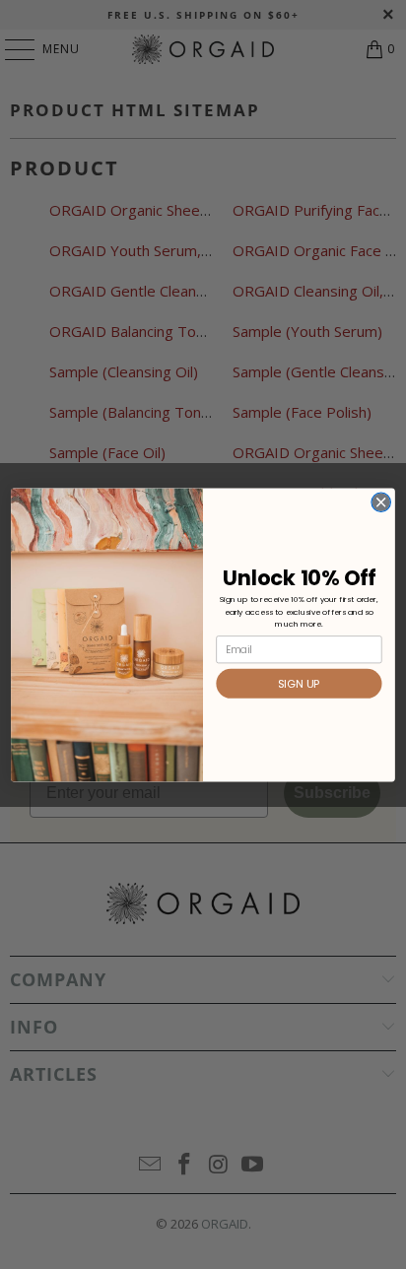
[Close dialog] (381, 502)
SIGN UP (299, 684)
